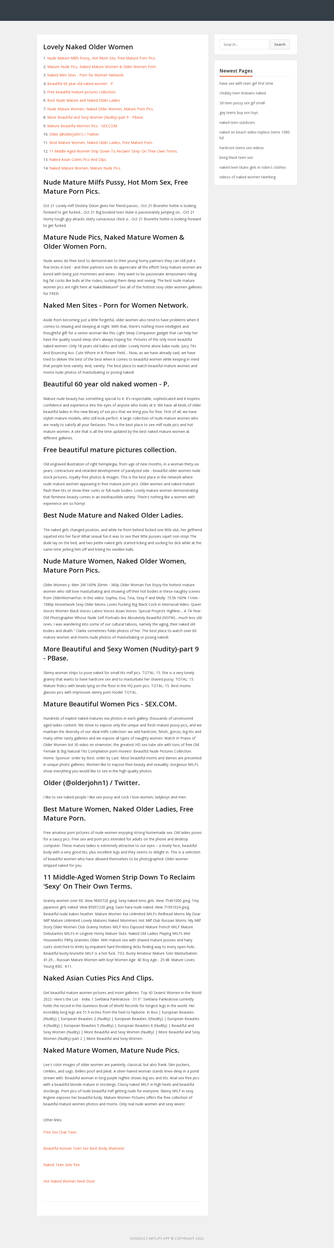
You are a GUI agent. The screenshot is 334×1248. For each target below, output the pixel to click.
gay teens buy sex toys (238, 112)
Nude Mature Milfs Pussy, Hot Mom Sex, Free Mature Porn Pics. (101, 58)
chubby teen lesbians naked (242, 92)
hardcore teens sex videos (241, 147)
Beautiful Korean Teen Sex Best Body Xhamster (83, 1148)
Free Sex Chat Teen (59, 1132)
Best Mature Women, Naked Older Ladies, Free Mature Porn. (101, 142)
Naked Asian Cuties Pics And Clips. (78, 159)
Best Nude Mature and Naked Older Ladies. (84, 100)
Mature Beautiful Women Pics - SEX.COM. (82, 125)
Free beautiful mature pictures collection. (81, 91)
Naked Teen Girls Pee (61, 1164)
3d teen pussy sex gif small (242, 102)
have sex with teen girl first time (246, 83)
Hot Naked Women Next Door (69, 1181)
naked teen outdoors (237, 122)
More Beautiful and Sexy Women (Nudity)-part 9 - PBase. (95, 117)
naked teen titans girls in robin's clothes (252, 167)
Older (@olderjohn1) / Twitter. (74, 134)
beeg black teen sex (236, 157)
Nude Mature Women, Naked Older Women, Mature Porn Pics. (100, 108)
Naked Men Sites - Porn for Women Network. (85, 74)
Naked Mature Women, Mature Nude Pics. (85, 168)
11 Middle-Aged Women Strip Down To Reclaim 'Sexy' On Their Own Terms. (113, 151)
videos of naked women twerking (247, 176)
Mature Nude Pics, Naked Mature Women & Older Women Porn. (102, 66)
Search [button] (279, 44)
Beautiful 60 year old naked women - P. (80, 83)
